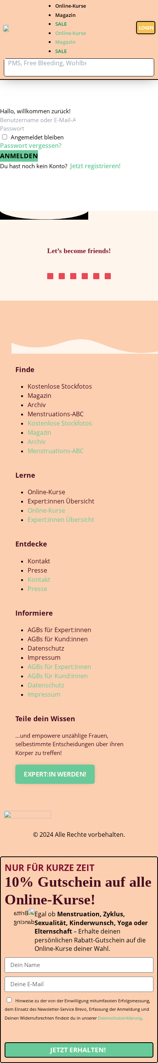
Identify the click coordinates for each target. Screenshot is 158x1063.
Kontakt (39, 561)
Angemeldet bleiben (37, 137)
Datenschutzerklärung (120, 1018)
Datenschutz (46, 648)
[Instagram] (50, 276)
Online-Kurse (70, 5)
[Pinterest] (62, 276)
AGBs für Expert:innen (59, 630)
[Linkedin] (73, 276)
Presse (37, 570)
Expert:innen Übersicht (61, 501)
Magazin (65, 15)
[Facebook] (108, 276)
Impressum (44, 657)
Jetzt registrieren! (95, 166)
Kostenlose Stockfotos (60, 386)
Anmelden (19, 155)
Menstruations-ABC (56, 414)
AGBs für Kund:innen (58, 639)
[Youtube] (96, 276)
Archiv (37, 405)
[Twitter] (85, 276)
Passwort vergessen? (30, 145)
